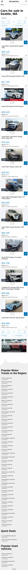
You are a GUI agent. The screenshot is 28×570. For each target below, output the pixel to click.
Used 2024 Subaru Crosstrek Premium (11, 258)
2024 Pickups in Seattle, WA (7, 461)
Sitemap (14, 569)
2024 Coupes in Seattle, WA (7, 506)
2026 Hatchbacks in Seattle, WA (8, 499)
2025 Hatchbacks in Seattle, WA (8, 484)
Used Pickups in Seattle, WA (7, 565)
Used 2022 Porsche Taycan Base (13, 317)
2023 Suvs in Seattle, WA (7, 386)
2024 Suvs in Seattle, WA (7, 382)
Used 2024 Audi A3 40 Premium (13, 106)
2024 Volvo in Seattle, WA (7, 469)
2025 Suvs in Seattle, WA (7, 379)
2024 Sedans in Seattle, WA (7, 397)
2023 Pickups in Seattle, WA (7, 488)
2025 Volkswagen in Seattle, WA (8, 412)
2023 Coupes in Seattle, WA (7, 510)
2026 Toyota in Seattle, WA (7, 405)
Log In (21, 4)
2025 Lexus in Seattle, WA (7, 420)
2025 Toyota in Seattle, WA (7, 394)
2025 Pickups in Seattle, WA (7, 491)
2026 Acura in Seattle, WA (7, 521)
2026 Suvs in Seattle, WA (7, 401)
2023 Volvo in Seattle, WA (7, 450)
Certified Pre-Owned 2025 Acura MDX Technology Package (13, 288)
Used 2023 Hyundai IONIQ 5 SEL (13, 76)
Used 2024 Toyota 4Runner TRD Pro (13, 227)
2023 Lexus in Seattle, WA (7, 416)
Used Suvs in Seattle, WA (7, 554)
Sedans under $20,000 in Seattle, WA (9, 540)
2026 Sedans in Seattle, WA (7, 476)
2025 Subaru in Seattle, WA (7, 424)
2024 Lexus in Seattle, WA (7, 409)
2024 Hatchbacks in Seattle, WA (8, 480)
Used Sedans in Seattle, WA (7, 558)
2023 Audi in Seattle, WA (7, 435)
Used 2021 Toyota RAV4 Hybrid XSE (12, 46)
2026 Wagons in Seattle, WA (7, 518)
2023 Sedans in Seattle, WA (7, 446)
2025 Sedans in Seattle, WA (7, 431)
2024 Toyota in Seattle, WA (7, 390)
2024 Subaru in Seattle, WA (7, 442)
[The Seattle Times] (14, 1)
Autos (2, 4)
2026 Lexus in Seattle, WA (7, 465)
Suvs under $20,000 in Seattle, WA (9, 536)
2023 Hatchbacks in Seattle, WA (8, 457)
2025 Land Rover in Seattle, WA (8, 472)
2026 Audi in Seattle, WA (7, 525)
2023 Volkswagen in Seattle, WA (8, 439)
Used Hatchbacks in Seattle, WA (8, 562)
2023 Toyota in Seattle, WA (7, 427)
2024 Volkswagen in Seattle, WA (8, 454)
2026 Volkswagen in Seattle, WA (8, 514)
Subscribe (25, 4)
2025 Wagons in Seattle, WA (7, 495)
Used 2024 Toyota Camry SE (12, 167)
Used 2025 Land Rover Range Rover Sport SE (12, 137)
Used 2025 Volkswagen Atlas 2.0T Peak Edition (13, 197)
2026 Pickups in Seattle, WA (7, 503)
